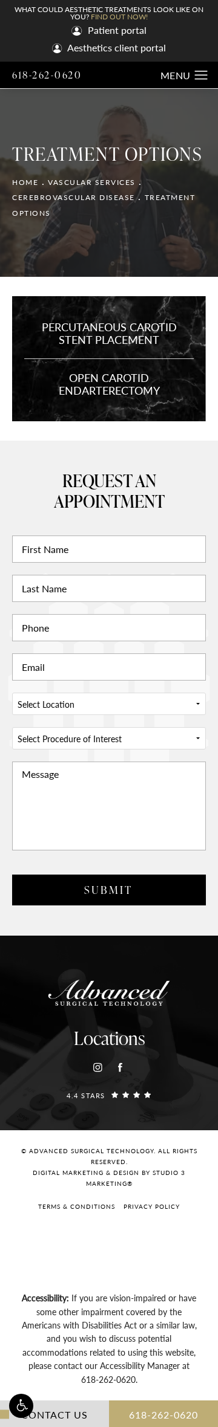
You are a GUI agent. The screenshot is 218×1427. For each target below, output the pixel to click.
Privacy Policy (152, 1206)
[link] (109, 1095)
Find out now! (119, 16)
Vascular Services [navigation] (92, 182)
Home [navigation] (25, 182)
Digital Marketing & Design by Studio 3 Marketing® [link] (109, 1178)
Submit (108, 889)
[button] (21, 1406)
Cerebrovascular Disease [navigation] (73, 197)
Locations (109, 1037)
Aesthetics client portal (115, 48)
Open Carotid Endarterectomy (109, 384)
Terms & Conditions (76, 1206)
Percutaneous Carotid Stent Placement (109, 333)
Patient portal (116, 31)
